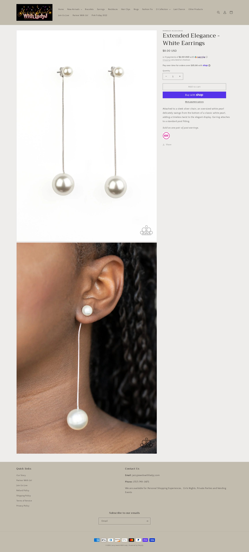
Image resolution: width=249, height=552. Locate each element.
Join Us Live (21, 485)
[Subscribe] (147, 521)
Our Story (21, 475)
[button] (74, 9)
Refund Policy (22, 490)
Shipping (166, 60)
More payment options (194, 102)
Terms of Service (24, 501)
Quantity (166, 71)
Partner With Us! (24, 480)
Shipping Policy (23, 496)
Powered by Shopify (136, 545)
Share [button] (168, 145)
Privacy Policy (22, 506)
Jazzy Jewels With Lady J (120, 545)
